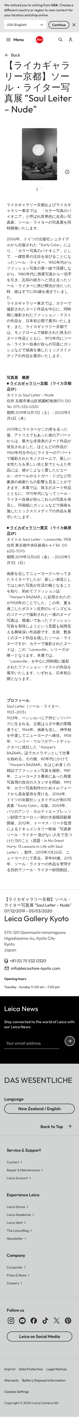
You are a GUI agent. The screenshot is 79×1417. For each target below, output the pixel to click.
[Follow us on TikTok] (45, 1320)
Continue (59, 25)
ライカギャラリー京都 (29, 383)
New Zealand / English (39, 1108)
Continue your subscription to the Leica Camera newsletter (70, 1041)
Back (15, 55)
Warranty (11, 1380)
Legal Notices (56, 1369)
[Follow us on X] (56, 1320)
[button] (70, 1126)
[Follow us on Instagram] (11, 1320)
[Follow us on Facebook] (33, 1320)
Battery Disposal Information (44, 1380)
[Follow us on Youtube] (22, 1320)
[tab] (37, 189)
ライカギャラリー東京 (29, 527)
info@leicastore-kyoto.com (35, 968)
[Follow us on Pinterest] (68, 1320)
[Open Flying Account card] (70, 39)
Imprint (9, 1369)
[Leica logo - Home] (39, 39)
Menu (18, 39)
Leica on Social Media (39, 1336)
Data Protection (31, 1369)
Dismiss (73, 24)
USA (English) (17, 25)
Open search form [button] (60, 39)
